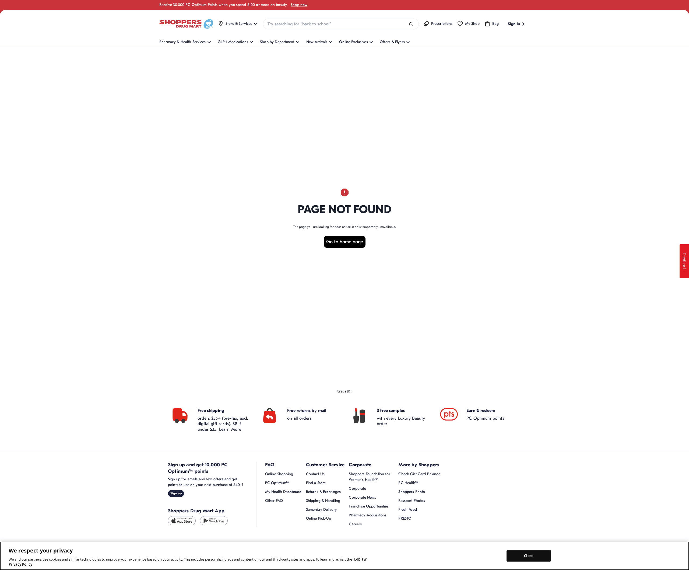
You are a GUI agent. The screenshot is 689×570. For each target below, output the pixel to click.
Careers (355, 524)
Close (528, 555)
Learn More (230, 429)
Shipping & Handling (323, 500)
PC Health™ (408, 483)
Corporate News (362, 497)
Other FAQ (274, 500)
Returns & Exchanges (323, 491)
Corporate (357, 488)
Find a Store (316, 483)
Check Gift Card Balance (419, 474)
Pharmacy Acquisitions (367, 515)
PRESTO (404, 518)
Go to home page (344, 242)
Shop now (299, 4)
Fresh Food (407, 509)
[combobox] (341, 24)
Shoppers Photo (411, 491)
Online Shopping (279, 474)
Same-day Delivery (321, 509)
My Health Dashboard (283, 491)
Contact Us (315, 474)
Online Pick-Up (318, 518)
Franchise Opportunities (368, 506)
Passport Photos (411, 500)
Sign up (176, 493)
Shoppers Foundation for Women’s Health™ (369, 477)
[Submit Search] (411, 24)
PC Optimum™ (277, 483)
